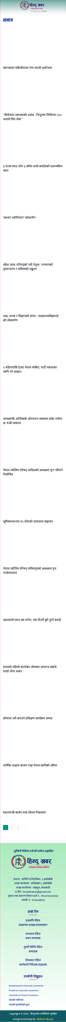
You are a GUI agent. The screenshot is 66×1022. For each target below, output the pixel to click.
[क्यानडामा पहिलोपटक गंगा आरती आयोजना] (33, 45)
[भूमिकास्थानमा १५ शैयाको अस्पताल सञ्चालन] (33, 499)
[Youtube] (40, 872)
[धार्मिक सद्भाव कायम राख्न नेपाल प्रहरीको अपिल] (33, 743)
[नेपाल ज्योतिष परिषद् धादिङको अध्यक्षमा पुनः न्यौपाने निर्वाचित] (33, 448)
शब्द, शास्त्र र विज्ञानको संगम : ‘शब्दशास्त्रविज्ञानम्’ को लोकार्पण (31, 318)
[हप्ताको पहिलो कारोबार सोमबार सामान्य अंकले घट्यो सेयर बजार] (33, 645)
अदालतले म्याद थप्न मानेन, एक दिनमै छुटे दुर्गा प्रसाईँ (32, 620)
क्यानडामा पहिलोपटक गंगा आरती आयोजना (27, 68)
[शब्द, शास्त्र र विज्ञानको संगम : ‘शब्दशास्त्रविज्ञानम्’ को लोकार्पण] (33, 294)
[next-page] (24, 827)
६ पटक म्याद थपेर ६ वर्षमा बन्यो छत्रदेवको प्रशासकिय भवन (32, 168)
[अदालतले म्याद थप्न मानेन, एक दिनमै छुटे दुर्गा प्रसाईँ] (33, 598)
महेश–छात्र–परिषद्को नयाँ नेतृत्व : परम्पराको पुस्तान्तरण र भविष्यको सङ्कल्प (28, 267)
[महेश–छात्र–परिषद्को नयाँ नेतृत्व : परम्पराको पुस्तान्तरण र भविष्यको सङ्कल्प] (33, 242)
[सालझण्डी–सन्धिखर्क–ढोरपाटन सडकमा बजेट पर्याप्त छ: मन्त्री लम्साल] (33, 396)
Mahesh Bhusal (45, 1019)
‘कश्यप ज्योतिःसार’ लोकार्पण (19, 217)
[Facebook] (26, 872)
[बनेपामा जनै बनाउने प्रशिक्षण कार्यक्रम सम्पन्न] (33, 696)
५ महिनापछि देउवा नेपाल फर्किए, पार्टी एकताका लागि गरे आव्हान (30, 369)
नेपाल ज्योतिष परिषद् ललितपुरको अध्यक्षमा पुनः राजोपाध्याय (29, 571)
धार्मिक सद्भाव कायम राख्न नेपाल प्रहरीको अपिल (30, 765)
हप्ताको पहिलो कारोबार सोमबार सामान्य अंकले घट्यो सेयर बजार (29, 669)
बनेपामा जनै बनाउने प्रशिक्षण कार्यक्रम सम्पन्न (27, 718)
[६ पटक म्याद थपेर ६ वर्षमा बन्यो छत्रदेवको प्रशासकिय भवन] (33, 144)
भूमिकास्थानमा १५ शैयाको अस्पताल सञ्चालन (28, 521)
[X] (33, 872)
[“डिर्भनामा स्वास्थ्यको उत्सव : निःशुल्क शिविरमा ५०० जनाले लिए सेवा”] (33, 93)
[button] (60, 6)
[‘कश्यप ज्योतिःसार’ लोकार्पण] (33, 195)
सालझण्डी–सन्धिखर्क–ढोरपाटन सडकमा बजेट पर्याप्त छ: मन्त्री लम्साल (32, 421)
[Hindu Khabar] (33, 5)
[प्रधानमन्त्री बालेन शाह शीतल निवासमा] (33, 790)
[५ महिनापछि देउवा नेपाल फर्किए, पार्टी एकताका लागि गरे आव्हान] (33, 345)
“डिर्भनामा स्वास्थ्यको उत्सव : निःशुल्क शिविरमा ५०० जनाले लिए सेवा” (32, 117)
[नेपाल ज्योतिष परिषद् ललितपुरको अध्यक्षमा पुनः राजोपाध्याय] (33, 546)
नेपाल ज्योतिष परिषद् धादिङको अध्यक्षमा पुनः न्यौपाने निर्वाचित (33, 472)
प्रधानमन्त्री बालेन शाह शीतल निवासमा (24, 812)
